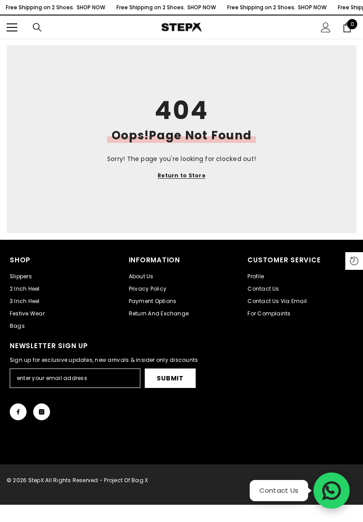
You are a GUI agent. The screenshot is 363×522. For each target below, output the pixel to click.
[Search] (37, 27)
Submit (170, 378)
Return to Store (181, 175)
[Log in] (326, 27)
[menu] (12, 27)
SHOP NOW (91, 7)
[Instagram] (41, 411)
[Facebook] (18, 411)
